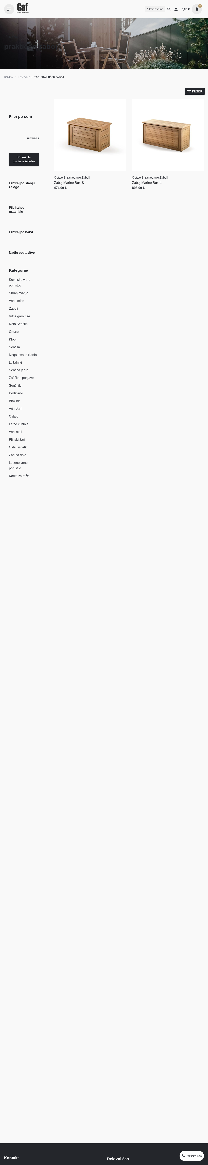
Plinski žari (17, 439)
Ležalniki (15, 362)
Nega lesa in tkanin (23, 355)
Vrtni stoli (15, 432)
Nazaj (13, 37)
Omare (14, 331)
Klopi (12, 339)
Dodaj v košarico (67, 192)
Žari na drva (17, 455)
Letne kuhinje (18, 424)
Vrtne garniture (19, 316)
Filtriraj (33, 138)
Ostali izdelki (18, 447)
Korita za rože (19, 476)
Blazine (14, 401)
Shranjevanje (18, 293)
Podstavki (16, 393)
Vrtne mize (16, 301)
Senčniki (15, 385)
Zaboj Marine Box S (69, 183)
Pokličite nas (193, 1155)
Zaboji (13, 308)
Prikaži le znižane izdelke (24, 159)
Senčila (14, 347)
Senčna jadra (18, 370)
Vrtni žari (15, 408)
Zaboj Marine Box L (146, 183)
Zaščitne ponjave (21, 378)
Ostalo (13, 416)
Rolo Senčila (18, 324)
